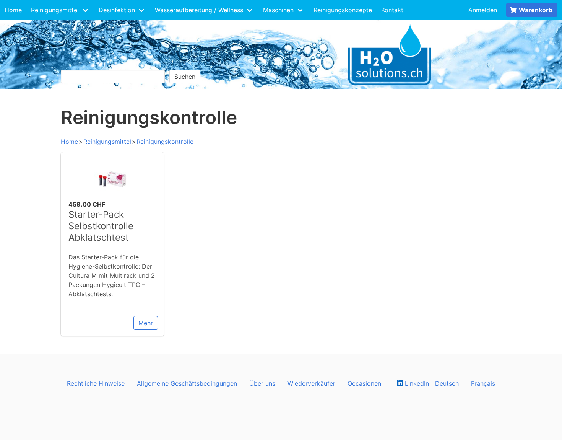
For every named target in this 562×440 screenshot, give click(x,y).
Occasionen (364, 383)
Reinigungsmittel (55, 10)
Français (483, 383)
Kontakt (392, 10)
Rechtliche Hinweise (96, 383)
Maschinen (278, 10)
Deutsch (447, 383)
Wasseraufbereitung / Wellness (199, 10)
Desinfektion (117, 10)
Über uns (262, 383)
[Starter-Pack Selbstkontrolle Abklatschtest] (112, 195)
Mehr (145, 323)
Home (13, 10)
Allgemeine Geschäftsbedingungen (187, 383)
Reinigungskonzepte (342, 10)
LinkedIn (416, 383)
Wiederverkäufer (311, 383)
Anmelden (482, 10)
